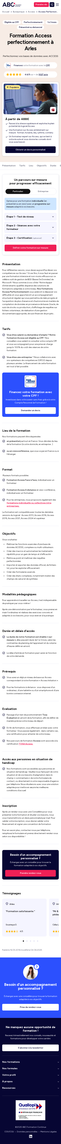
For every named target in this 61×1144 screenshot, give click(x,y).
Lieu (31, 165)
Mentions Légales (48, 1131)
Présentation (9, 165)
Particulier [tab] (18, 191)
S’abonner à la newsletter (30, 1048)
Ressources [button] (8, 1087)
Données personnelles (27, 1131)
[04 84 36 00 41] (52, 4)
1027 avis (43, 74)
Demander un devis (30, 410)
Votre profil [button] (9, 1074)
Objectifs (41, 165)
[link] (48, 65)
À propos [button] (7, 1081)
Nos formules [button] (9, 1068)
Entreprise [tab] (43, 191)
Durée (53, 165)
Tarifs (22, 165)
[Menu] (57, 4)
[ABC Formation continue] (11, 4)
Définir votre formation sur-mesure (30, 248)
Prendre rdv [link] (41, 4)
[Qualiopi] (30, 1119)
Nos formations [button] (11, 1061)
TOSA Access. (26, 744)
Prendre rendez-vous (30, 873)
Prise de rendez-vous (30, 1007)
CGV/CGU (9, 1131)
